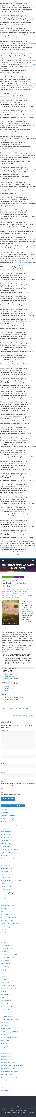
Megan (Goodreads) (6, 970)
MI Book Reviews (6, 973)
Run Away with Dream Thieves (9, 1019)
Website (3, 772)
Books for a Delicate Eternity (9, 825)
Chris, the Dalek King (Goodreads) (10, 859)
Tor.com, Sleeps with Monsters (9, 1071)
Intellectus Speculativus (7, 905)
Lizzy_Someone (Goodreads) (9, 954)
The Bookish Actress (6, 837)
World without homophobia (12, 597)
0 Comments (21, 589)
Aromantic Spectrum (8, 577)
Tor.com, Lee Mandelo (7, 1059)
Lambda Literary (5, 927)
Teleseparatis (4, 1034)
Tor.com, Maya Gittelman (8, 1068)
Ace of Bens (4, 809)
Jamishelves (4, 908)
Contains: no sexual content (13, 591)
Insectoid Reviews (6, 902)
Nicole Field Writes (6, 982)
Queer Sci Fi (4, 997)
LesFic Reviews (5, 945)
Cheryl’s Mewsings (6, 856)
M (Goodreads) (5, 960)
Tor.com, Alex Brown (7, 1050)
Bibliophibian (4, 812)
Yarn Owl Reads (5, 1090)
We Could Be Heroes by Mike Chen (14, 708)
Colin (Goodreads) (6, 865)
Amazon (7, 687)
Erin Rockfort (4, 874)
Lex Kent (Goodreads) (7, 948)
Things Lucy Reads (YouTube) (9, 1037)
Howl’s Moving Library (7, 893)
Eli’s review (8, 675)
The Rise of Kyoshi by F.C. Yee (23, 716)
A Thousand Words (6, 1041)
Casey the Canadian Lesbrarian (9, 849)
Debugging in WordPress (27, 64)
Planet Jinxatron (5, 1004)
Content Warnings (10, 668)
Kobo (7, 690)
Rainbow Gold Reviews (7, 1010)
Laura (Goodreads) (6, 933)
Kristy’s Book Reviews (7, 920)
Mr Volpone (4, 979)
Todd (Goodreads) (6, 1047)
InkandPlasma (5, 899)
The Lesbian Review (6, 939)
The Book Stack (5, 834)
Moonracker (4, 976)
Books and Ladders (6, 831)
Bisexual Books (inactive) (8, 815)
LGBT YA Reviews (6, 936)
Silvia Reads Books (6, 1028)
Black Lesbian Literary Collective (10, 819)
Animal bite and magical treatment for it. (16, 668)
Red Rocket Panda (6, 1016)
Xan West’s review (10, 676)
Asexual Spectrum (19, 577)
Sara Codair (4, 1025)
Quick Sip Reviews (6, 1000)
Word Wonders (5, 1087)
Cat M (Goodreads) (6, 852)
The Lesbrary (4, 942)
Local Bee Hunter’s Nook (8, 957)
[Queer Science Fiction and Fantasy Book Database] (18, 563)
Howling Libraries (5, 889)
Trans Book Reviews (6, 1074)
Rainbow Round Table (7, 1013)
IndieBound (9, 688)
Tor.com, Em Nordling (7, 1053)
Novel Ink (3, 991)
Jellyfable (3, 911)
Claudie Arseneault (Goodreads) (9, 862)
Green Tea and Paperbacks (8, 883)
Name (3, 754)
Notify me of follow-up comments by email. (13, 790)
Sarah (14, 589)
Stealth (7, 595)
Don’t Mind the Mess (6, 871)
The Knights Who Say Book (8, 917)
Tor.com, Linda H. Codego (8, 1062)
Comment (4, 730)
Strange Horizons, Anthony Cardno (10, 1031)
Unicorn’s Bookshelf (6, 1081)
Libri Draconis (5, 951)
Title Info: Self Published (15, 595)
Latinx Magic (4, 930)
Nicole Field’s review (11, 678)
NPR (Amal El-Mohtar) (7, 994)
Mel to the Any (5, 967)
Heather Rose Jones (6, 886)
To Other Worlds (5, 1044)
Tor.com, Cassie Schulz (7, 1056)
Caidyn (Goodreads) (6, 846)
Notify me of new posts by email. (10, 794)
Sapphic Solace (5, 1022)
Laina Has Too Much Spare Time (10, 923)
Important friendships (17, 593)
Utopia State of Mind (6, 1084)
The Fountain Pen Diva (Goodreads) (11, 880)
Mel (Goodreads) (5, 963)
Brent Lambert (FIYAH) (7, 843)
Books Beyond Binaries (7, 822)
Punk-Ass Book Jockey (7, 1007)
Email (3, 763)
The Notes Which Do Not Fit (9, 988)
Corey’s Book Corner (6, 868)
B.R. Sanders (4, 840)
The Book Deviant (6, 828)
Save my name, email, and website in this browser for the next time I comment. (17, 784)
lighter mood (26, 593)
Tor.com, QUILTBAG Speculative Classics (12, 1065)
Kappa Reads (4, 914)
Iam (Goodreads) (5, 896)
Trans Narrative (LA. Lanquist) (9, 1078)
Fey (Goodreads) (5, 877)
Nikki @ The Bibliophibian (8, 985)
